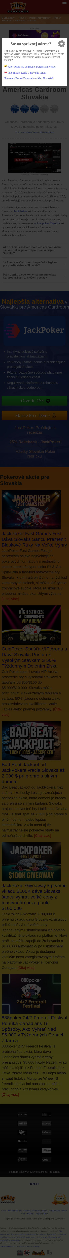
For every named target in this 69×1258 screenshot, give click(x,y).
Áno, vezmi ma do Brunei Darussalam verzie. (32, 66)
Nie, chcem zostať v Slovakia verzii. (27, 72)
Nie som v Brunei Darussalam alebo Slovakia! (28, 78)
